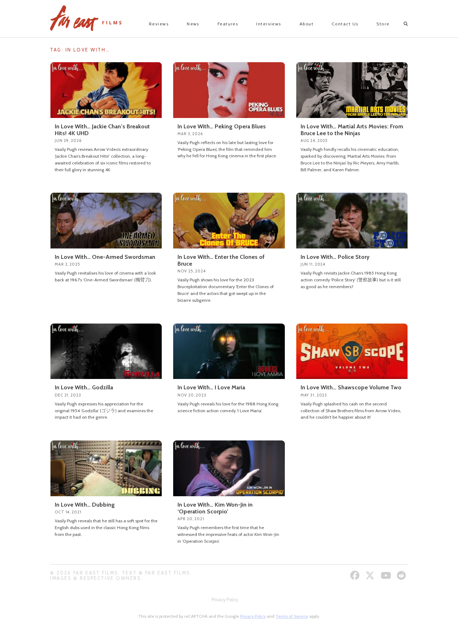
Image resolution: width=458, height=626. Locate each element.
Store (382, 23)
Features (228, 23)
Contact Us (345, 23)
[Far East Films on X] (370, 575)
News (193, 23)
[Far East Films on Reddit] (402, 575)
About (306, 23)
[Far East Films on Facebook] (355, 575)
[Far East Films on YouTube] (387, 575)
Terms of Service (292, 616)
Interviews (268, 23)
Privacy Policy (224, 599)
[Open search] (399, 24)
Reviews (159, 23)
